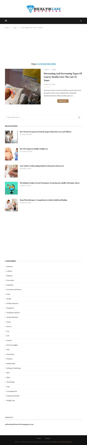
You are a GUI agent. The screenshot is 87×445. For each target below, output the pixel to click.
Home (7, 28)
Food (8, 294)
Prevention (10, 354)
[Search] (81, 21)
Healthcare (10, 308)
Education (10, 285)
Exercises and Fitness (14, 289)
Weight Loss (11, 400)
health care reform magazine (62, 442)
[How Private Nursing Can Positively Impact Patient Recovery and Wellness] (11, 137)
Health (9, 299)
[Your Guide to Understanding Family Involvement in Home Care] (11, 171)
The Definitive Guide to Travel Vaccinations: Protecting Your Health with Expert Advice (49, 183)
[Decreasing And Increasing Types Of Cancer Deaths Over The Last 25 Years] (23, 86)
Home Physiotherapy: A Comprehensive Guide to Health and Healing (43, 200)
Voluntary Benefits (13, 396)
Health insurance (12, 303)
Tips (8, 387)
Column (9, 271)
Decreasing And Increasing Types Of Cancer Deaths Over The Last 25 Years (63, 77)
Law (8, 331)
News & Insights (12, 345)
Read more (62, 101)
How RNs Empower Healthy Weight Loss (34, 149)
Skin (8, 373)
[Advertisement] (43, 46)
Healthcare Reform (13, 313)
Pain (8, 350)
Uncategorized (12, 391)
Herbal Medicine (12, 317)
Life (8, 336)
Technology (11, 382)
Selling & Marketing (13, 368)
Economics (10, 280)
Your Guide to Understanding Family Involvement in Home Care (42, 166)
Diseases (9, 276)
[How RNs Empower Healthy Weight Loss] (11, 154)
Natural (9, 340)
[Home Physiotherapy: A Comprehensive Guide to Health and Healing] (11, 205)
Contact (47, 438)
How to (9, 326)
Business (10, 266)
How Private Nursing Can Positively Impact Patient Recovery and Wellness (45, 132)
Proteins (9, 359)
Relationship (11, 363)
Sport (8, 377)
